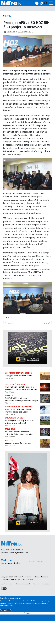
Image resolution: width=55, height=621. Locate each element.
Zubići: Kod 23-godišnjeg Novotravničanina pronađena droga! (21, 399)
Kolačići (36, 584)
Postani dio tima (36, 561)
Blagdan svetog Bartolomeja (18, 443)
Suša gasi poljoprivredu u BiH (18, 375)
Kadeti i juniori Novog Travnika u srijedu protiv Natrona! (19, 421)
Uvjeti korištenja (7, 584)
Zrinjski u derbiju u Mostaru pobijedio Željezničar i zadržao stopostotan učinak (19, 432)
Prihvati (27, 613)
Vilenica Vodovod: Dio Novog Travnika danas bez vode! (18, 410)
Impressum (46, 584)
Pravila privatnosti (23, 584)
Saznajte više (6, 610)
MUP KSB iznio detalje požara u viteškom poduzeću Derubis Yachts (21, 388)
